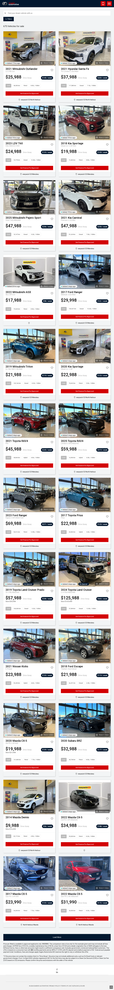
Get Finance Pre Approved (29, 93)
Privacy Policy (54, 986)
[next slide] (53, 48)
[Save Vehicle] (52, 70)
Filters (9, 19)
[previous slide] (4, 48)
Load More (57, 937)
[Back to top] (111, 987)
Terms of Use (66, 986)
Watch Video (49, 63)
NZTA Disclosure (78, 986)
